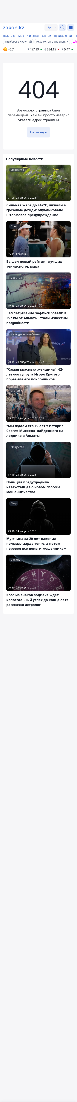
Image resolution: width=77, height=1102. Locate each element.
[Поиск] (62, 27)
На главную (38, 132)
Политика (9, 35)
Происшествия (63, 35)
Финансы (33, 35)
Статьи (46, 35)
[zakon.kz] (13, 27)
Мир (21, 35)
